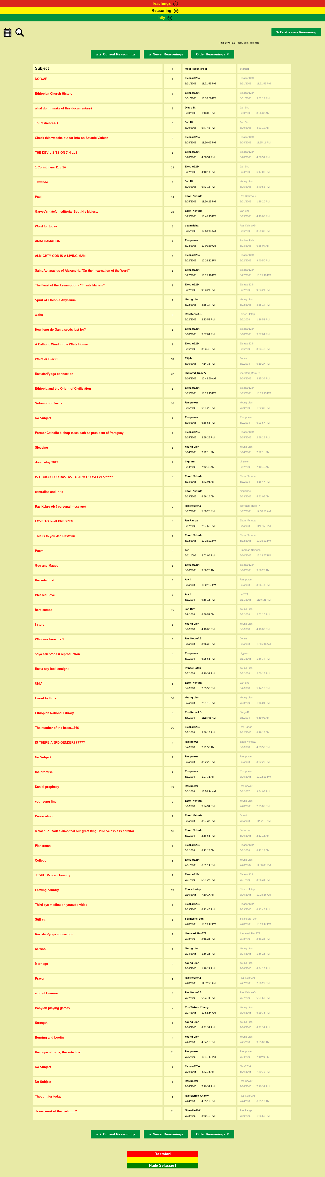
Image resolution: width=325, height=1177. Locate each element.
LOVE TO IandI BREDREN (54, 521)
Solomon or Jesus (48, 403)
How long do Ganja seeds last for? (60, 329)
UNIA (38, 683)
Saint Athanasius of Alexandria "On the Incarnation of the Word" (82, 270)
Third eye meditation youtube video (61, 905)
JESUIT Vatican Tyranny (52, 875)
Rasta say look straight (52, 669)
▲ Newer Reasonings (165, 54)
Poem (39, 551)
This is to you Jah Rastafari (55, 536)
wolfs (39, 315)
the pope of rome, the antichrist (58, 1052)
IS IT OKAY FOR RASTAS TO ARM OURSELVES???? (74, 477)
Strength (41, 1023)
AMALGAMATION (47, 241)
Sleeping (41, 447)
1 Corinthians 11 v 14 (50, 167)
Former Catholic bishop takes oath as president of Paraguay (79, 433)
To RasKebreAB (46, 123)
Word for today (46, 226)
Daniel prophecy (47, 787)
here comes (43, 610)
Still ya (40, 919)
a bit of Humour (46, 993)
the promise (44, 772)
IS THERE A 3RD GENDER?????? (60, 742)
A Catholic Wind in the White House (61, 344)
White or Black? (46, 359)
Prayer (39, 978)
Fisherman (43, 846)
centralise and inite (49, 492)
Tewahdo (41, 182)
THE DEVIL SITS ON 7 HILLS (56, 152)
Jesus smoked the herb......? (56, 1111)
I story (39, 624)
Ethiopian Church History (53, 93)
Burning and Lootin (49, 1037)
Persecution (44, 816)
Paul (38, 197)
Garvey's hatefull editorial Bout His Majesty (66, 211)
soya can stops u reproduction (57, 654)
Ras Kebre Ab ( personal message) (60, 506)
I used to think (45, 698)
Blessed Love (45, 595)
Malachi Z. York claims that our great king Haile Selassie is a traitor (84, 831)
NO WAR (41, 79)
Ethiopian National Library (54, 713)
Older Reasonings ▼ (213, 54)
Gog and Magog (47, 565)
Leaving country (47, 890)
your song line (45, 801)
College (40, 860)
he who (40, 949)
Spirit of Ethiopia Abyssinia (55, 300)
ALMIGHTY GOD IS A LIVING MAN (60, 256)
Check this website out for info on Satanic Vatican (71, 138)
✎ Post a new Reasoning (296, 32)
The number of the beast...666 (57, 728)
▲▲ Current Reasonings (115, 54)
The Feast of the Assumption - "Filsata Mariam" (70, 285)
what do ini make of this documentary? (64, 108)
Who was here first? (49, 639)
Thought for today (48, 1096)
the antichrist (44, 580)
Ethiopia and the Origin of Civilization (63, 388)
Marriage (41, 964)
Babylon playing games (52, 1008)
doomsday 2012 (46, 462)
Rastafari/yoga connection (54, 374)
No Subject (43, 418)
